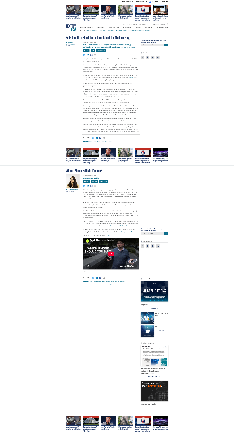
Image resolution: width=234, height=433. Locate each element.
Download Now (153, 377)
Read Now (153, 308)
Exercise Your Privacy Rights (161, 1)
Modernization (127, 27)
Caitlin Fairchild (73, 190)
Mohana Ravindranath (70, 43)
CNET (108, 235)
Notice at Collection (127, 1)
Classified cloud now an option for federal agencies (109, 282)
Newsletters (127, 24)
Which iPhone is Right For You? (102, 142)
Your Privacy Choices (141, 1)
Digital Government (162, 27)
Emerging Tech (114, 27)
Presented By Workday (147, 374)
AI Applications (144, 304)
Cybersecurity (101, 27)
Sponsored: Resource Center (123, 30)
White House (111, 30)
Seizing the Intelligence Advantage (141, 30)
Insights (155, 24)
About (148, 24)
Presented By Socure (147, 407)
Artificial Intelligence (86, 27)
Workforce (94, 30)
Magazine (142, 24)
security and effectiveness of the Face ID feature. (117, 226)
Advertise (162, 24)
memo (131, 78)
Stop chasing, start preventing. (148, 404)
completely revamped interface (128, 232)
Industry (88, 30)
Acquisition (148, 27)
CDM (156, 327)
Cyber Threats (102, 30)
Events (135, 24)
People (138, 27)
